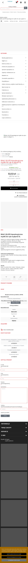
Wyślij (5, 415)
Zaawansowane (5, 12)
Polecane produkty (21, 12)
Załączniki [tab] (20, 279)
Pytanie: (5, 382)
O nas (3, 435)
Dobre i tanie (13, 12)
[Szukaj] (25, 8)
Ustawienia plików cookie (14, 560)
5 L (8, 155)
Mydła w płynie (23, 21)
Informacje (5, 424)
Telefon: (11, 406)
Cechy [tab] (14, 279)
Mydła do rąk (14, 21)
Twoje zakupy (6, 428)
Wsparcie (4, 431)
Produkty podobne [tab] (6, 279)
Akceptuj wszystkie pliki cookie (14, 554)
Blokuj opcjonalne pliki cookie (14, 557)
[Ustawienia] (21, 2)
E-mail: (4, 365)
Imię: (4, 374)
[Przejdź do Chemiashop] (1, 21)
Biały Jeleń (7, 153)
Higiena (6, 21)
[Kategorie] (25, 2)
